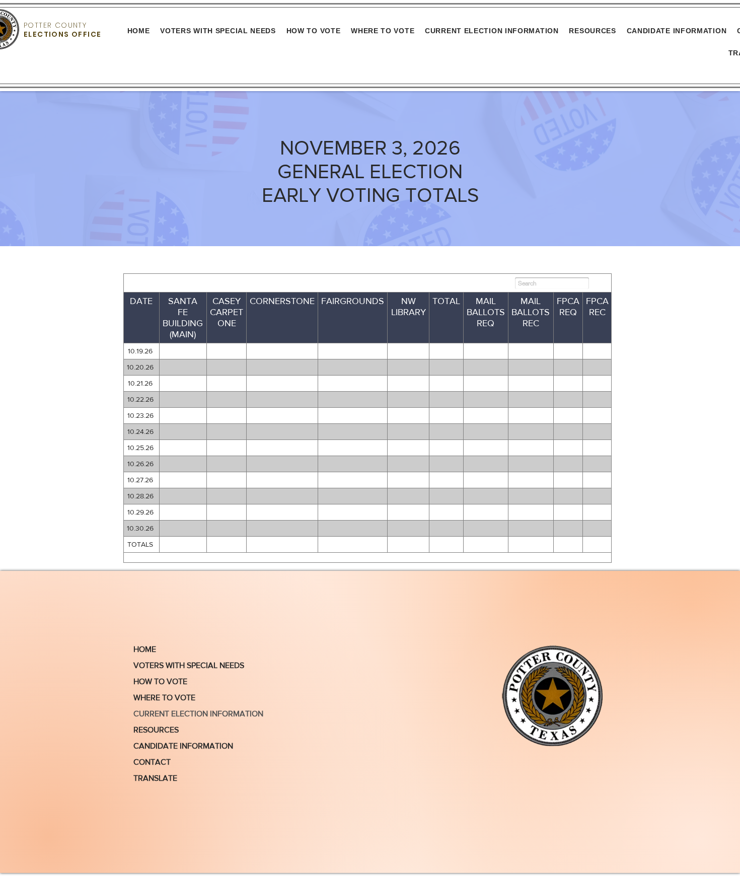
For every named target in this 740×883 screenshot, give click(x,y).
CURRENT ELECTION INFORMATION (195, 713)
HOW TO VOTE (160, 681)
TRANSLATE (155, 778)
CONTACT (152, 762)
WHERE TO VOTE (164, 697)
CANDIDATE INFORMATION (183, 746)
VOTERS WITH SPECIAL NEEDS (188, 665)
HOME (144, 649)
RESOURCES (156, 729)
